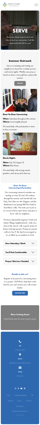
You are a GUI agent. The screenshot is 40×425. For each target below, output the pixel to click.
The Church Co (20, 415)
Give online (20, 376)
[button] (36, 5)
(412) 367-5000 (20, 350)
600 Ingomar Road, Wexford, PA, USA (20, 363)
